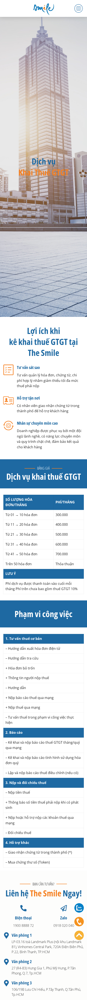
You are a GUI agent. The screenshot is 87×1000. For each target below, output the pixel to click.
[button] (78, 8)
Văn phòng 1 (22, 935)
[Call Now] (79, 921)
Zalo (63, 918)
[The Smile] (43, 8)
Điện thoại (23, 918)
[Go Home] (79, 935)
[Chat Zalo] (79, 908)
